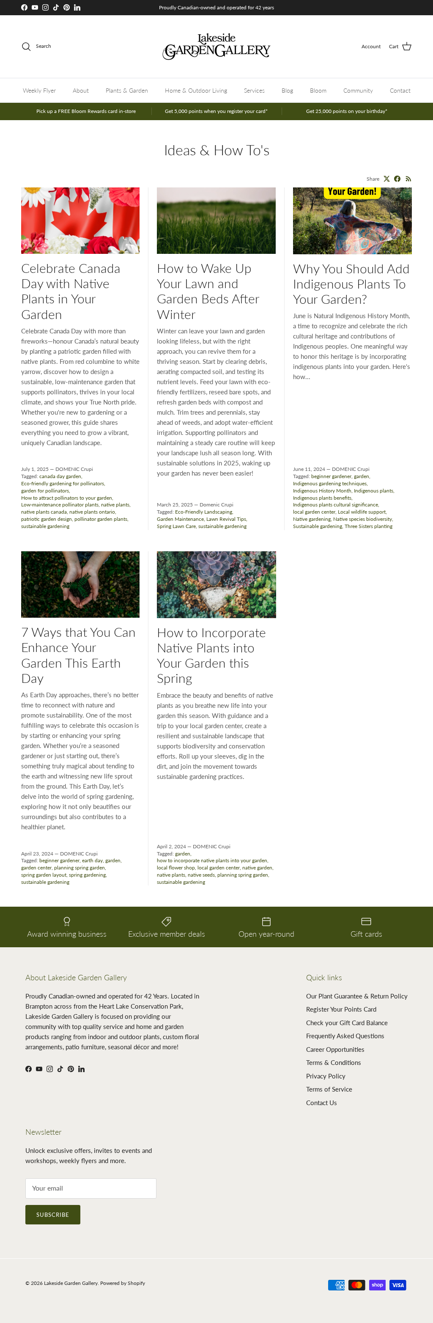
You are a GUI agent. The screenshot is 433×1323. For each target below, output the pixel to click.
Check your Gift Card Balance (347, 1022)
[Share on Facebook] (397, 179)
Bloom (318, 90)
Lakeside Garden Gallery (71, 1283)
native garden (257, 867)
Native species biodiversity (362, 519)
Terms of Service (329, 1089)
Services (254, 90)
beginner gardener (331, 476)
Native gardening (312, 519)
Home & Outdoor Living (196, 90)
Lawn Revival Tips (226, 519)
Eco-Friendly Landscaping (203, 512)
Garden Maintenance (180, 519)
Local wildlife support (362, 512)
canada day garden (60, 476)
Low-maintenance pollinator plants (60, 504)
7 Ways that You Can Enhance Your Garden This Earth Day (78, 654)
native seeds (201, 875)
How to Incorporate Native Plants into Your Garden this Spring (211, 655)
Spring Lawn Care (176, 526)
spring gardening (87, 875)
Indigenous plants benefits (322, 498)
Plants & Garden (127, 90)
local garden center (314, 512)
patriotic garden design (46, 519)
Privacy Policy (325, 1076)
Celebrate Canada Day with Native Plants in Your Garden (71, 291)
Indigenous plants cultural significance (335, 504)
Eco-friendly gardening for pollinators (62, 483)
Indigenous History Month (322, 490)
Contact (400, 90)
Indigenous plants (373, 490)
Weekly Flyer (39, 90)
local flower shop (176, 867)
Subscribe (52, 1214)
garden (361, 476)
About (81, 90)
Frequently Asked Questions (345, 1036)
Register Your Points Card (341, 1009)
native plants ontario (92, 512)
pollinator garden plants (100, 519)
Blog (287, 90)
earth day (92, 860)
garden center (36, 867)
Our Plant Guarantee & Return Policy (357, 996)
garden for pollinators (45, 490)
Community (358, 90)
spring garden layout (43, 875)
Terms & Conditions (333, 1062)
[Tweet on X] (387, 179)
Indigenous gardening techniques (330, 483)
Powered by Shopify (122, 1283)
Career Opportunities (335, 1049)
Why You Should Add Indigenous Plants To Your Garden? (351, 283)
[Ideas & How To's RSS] (409, 179)
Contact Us (321, 1102)
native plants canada (44, 512)
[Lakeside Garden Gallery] (216, 46)
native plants (115, 504)
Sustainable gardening (317, 526)
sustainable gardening (45, 526)
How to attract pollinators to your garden (66, 498)
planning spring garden (79, 867)
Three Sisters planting (368, 526)
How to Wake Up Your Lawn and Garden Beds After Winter (208, 291)
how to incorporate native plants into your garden (212, 860)
